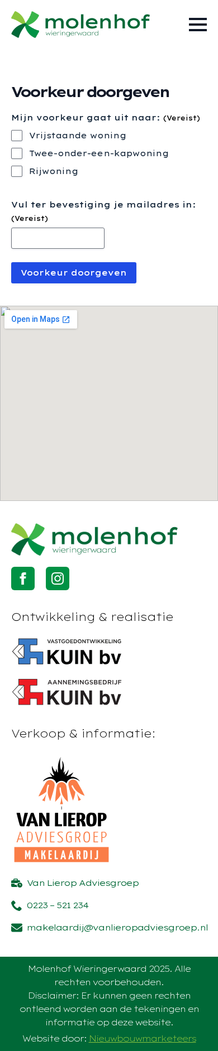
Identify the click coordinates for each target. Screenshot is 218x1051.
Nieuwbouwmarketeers (142, 1038)
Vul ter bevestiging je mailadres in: (103, 211)
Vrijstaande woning (77, 136)
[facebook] (23, 578)
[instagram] (57, 578)
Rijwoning (53, 171)
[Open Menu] (198, 24)
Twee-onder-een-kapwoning (99, 153)
